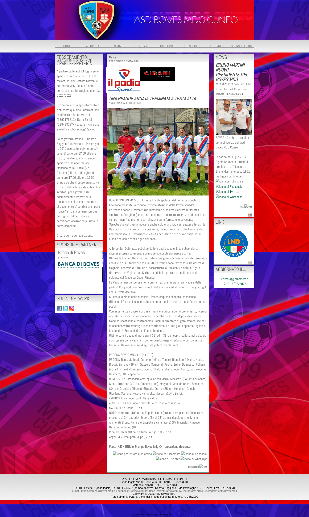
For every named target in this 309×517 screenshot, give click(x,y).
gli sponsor (63, 257)
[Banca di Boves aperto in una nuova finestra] (78, 264)
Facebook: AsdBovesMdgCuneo (135, 490)
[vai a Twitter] (65, 308)
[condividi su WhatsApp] (194, 459)
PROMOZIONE (131, 60)
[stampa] (166, 453)
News (120, 60)
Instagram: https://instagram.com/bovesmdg (210, 490)
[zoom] (158, 194)
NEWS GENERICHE (234, 94)
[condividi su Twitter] (168, 459)
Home (112, 60)
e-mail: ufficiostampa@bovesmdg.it (93, 490)
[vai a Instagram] (71, 308)
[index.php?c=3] (154, 19)
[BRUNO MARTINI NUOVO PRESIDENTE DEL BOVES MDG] (234, 116)
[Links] (234, 243)
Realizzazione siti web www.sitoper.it (154, 514)
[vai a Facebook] (59, 308)
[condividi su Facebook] (194, 453)
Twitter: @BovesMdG (169, 490)
